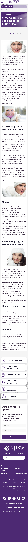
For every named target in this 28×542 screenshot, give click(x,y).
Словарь (17, 466)
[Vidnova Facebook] (18, 498)
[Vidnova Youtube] (23, 498)
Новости (17, 463)
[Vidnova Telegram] (4, 498)
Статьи (3, 466)
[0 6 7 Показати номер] (26, 2)
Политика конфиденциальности (14, 507)
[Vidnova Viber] (9, 498)
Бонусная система (21, 473)
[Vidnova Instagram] (14, 498)
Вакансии (4, 473)
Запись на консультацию (14, 458)
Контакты (4, 476)
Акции (3, 463)
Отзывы (17, 468)
